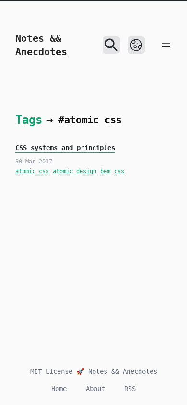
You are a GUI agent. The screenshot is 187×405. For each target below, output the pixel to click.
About (95, 389)
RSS (130, 389)
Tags (28, 120)
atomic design (74, 171)
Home (59, 389)
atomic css (32, 171)
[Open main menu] (166, 45)
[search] (111, 45)
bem (105, 171)
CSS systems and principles (65, 147)
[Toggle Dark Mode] (136, 45)
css (119, 171)
